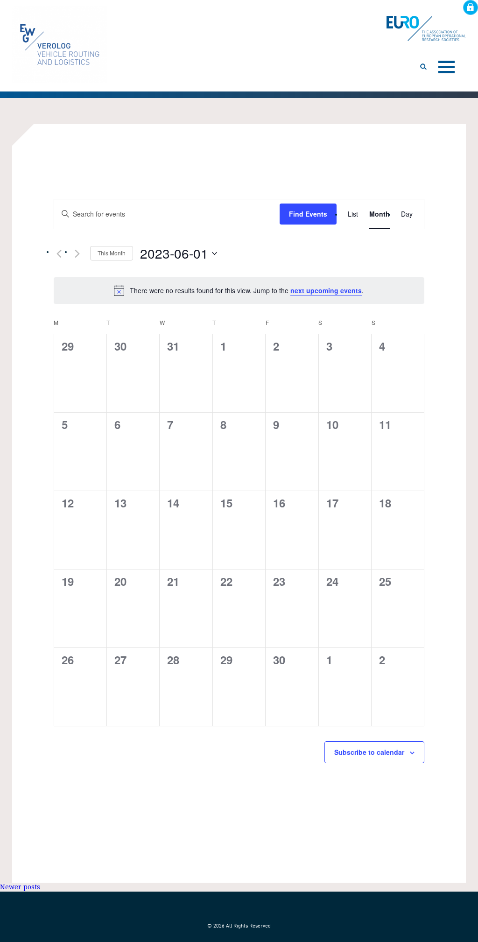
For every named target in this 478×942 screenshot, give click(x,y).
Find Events (308, 213)
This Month (112, 253)
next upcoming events (326, 290)
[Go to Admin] (470, 7)
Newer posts (20, 887)
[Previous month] (59, 254)
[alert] (239, 290)
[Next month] (77, 254)
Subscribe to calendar (369, 752)
